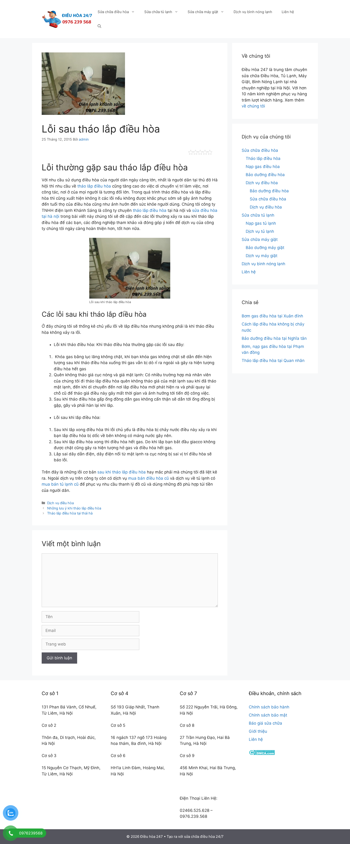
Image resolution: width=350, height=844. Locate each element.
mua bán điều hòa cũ (148, 478)
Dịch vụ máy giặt (261, 255)
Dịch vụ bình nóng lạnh (253, 12)
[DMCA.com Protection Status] (262, 753)
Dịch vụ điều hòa (60, 503)
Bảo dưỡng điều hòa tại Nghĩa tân (274, 338)
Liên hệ (288, 12)
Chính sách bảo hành (269, 707)
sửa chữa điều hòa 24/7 (204, 836)
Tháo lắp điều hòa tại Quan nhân (273, 360)
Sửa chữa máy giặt (203, 12)
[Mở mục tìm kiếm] (99, 26)
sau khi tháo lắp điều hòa (121, 472)
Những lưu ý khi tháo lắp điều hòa (74, 508)
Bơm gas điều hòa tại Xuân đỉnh (272, 316)
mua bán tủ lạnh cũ (60, 484)
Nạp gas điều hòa (263, 166)
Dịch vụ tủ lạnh (260, 231)
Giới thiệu (258, 731)
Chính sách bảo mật (268, 715)
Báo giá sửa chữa (265, 723)
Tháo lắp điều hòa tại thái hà (70, 513)
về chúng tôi (253, 106)
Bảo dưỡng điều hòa (265, 174)
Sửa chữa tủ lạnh (158, 12)
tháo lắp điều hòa (94, 186)
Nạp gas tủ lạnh (261, 223)
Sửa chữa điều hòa (113, 12)
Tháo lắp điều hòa (263, 158)
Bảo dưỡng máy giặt (265, 247)
